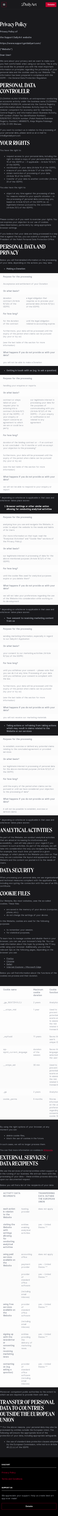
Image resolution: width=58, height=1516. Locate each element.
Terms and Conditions (12, 1478)
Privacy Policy (9, 1472)
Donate (29, 1506)
